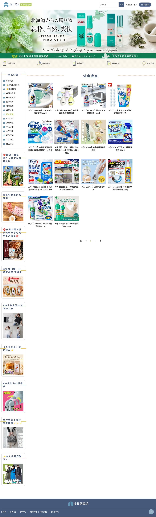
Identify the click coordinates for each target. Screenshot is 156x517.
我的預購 (46, 63)
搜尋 (121, 4)
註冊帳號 (129, 5)
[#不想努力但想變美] (13, 401)
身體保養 (9, 105)
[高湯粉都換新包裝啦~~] (13, 211)
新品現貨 (9, 80)
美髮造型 (9, 110)
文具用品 (9, 122)
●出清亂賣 (10, 97)
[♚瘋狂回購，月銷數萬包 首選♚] (13, 286)
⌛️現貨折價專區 (12, 84)
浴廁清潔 (90, 76)
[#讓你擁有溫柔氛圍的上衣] (13, 325)
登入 (135, 5)
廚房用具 (9, 118)
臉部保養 (9, 101)
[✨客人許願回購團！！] (13, 474)
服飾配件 (9, 135)
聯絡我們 (81, 63)
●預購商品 (10, 93)
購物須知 (115, 63)
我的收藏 (150, 63)
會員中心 (23, 512)
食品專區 (9, 131)
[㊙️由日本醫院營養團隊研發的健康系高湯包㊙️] (13, 250)
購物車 (146, 5)
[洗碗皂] (78, 34)
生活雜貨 (9, 139)
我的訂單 (11, 63)
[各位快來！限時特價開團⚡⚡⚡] (13, 437)
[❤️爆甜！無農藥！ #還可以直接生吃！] (13, 176)
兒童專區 (9, 143)
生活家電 (9, 127)
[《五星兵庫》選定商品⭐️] (13, 364)
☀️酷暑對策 (11, 89)
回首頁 (3, 512)
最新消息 (13, 512)
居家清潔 (9, 114)
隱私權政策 (55, 512)
